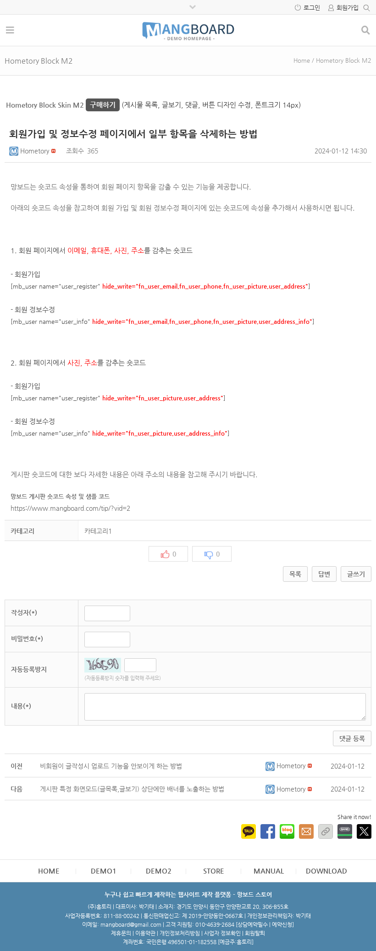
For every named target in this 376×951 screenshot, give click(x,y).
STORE (213, 870)
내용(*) (21, 706)
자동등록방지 (29, 669)
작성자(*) (24, 612)
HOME (49, 870)
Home (301, 60)
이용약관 (145, 933)
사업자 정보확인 (222, 933)
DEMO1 (103, 870)
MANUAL (269, 870)
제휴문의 (121, 933)
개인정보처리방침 (180, 933)
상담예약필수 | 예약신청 (265, 924)
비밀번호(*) (27, 638)
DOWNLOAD (326, 870)
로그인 (312, 7)
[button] (14, 150)
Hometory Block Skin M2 (61, 105)
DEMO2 (158, 870)
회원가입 (348, 7)
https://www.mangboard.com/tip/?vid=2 (71, 508)
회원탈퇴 (255, 933)
